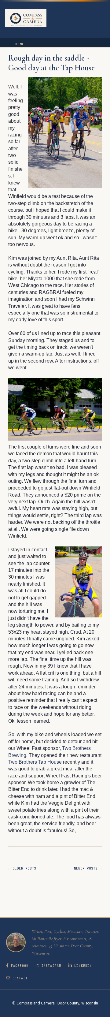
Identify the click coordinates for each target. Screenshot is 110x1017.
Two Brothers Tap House (35, 762)
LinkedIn (83, 966)
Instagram (51, 966)
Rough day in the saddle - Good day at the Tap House (51, 63)
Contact (20, 978)
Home (19, 44)
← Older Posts (22, 868)
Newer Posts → (88, 868)
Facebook (19, 966)
